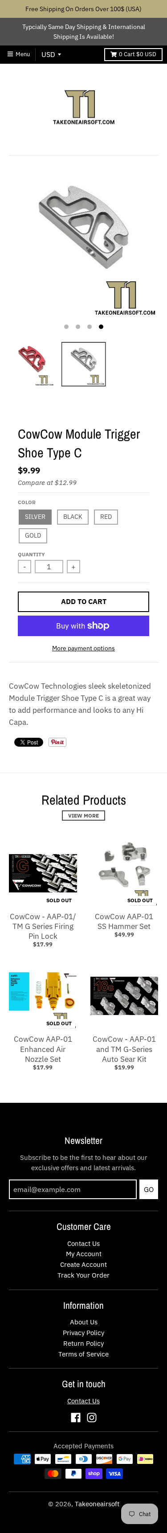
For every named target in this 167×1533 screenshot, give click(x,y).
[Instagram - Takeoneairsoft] (91, 1417)
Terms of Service (83, 1354)
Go (149, 1189)
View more (83, 815)
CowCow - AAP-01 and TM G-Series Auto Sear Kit (124, 1049)
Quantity (31, 554)
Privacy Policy (83, 1332)
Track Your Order (83, 1275)
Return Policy (83, 1343)
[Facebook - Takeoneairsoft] (75, 1417)
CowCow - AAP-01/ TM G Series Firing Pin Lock (43, 926)
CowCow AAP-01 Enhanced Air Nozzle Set (43, 1049)
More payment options (83, 648)
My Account (84, 1253)
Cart (137, 54)
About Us (84, 1322)
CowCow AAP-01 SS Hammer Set (124, 921)
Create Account (83, 1264)
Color (27, 502)
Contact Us (83, 1243)
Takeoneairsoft (97, 1504)
